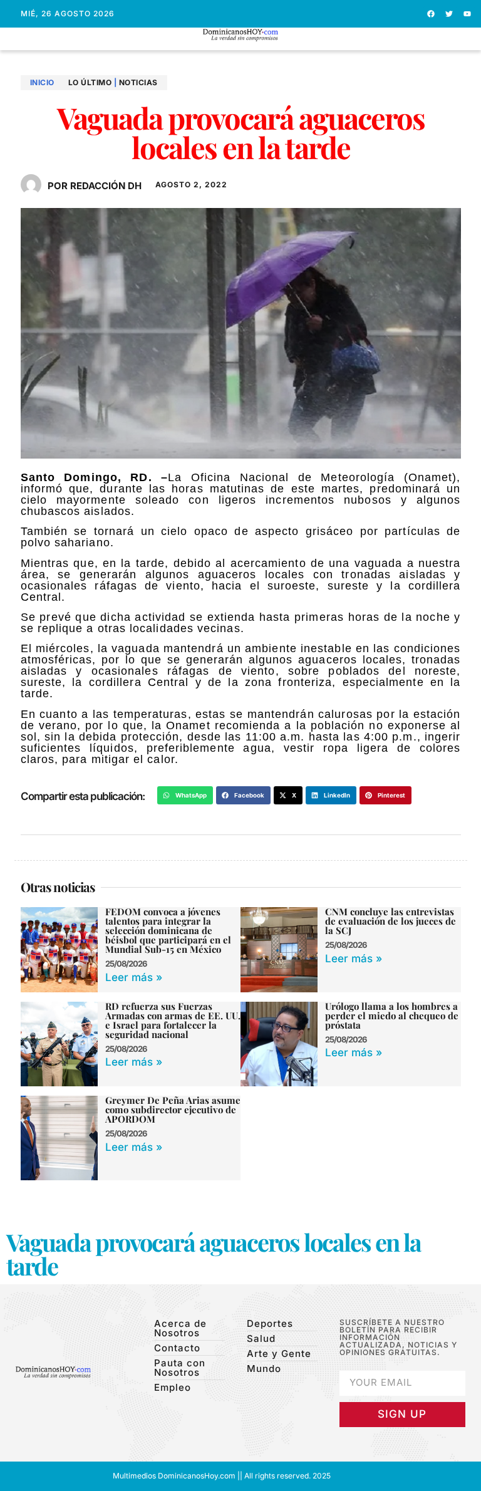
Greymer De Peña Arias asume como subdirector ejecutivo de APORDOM (172, 1109)
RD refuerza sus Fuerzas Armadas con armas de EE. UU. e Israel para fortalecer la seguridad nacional (172, 1020)
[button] (240, 46)
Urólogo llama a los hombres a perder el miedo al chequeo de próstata (391, 1015)
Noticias (138, 82)
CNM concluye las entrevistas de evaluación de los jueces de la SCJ (390, 921)
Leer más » (133, 977)
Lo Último (90, 82)
